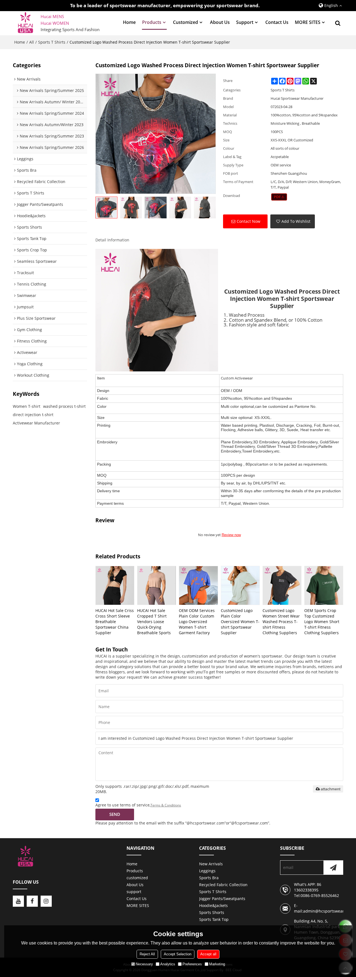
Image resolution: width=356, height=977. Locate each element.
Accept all (208, 954)
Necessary (144, 964)
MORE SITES (307, 22)
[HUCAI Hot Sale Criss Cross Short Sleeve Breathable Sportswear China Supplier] (114, 585)
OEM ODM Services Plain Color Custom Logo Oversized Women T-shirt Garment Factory (197, 621)
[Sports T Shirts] (279, 197)
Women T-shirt (26, 406)
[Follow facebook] (32, 901)
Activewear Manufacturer (36, 423)
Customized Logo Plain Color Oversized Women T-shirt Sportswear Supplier (240, 621)
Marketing (217, 964)
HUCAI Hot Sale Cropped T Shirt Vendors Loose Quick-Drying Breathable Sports (154, 621)
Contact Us (276, 22)
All (31, 42)
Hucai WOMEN (55, 23)
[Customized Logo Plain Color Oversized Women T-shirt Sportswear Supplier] (240, 585)
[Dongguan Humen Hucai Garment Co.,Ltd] (25, 23)
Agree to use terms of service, (138, 805)
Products (151, 22)
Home (129, 22)
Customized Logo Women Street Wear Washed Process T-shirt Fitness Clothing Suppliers (281, 621)
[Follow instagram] (46, 901)
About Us (220, 22)
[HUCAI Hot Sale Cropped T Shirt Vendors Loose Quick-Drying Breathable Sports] (156, 585)
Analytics (167, 964)
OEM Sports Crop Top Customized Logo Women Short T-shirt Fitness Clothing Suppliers (321, 621)
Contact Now (248, 221)
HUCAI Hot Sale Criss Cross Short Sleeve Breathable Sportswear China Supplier (114, 621)
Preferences (192, 964)
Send (114, 814)
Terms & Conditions (165, 805)
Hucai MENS (52, 16)
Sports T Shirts (51, 42)
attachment (330, 789)
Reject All (147, 954)
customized (185, 22)
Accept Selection (177, 954)
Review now (231, 535)
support (244, 22)
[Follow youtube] (18, 901)
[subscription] (333, 867)
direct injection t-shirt (33, 414)
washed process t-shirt (64, 406)
